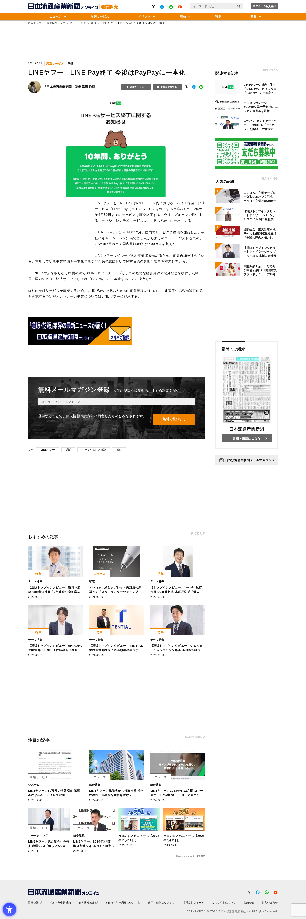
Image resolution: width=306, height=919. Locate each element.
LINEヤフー (48, 449)
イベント (144, 16)
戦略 (119, 449)
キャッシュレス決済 (94, 449)
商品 (183, 16)
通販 (68, 449)
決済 (93, 23)
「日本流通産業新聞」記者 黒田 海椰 (69, 87)
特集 (218, 16)
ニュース (55, 16)
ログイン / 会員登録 (264, 6)
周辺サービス (100, 16)
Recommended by (186, 856)
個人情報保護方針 (80, 416)
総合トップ (34, 23)
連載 (253, 16)
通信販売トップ (55, 23)
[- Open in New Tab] (153, 6)
